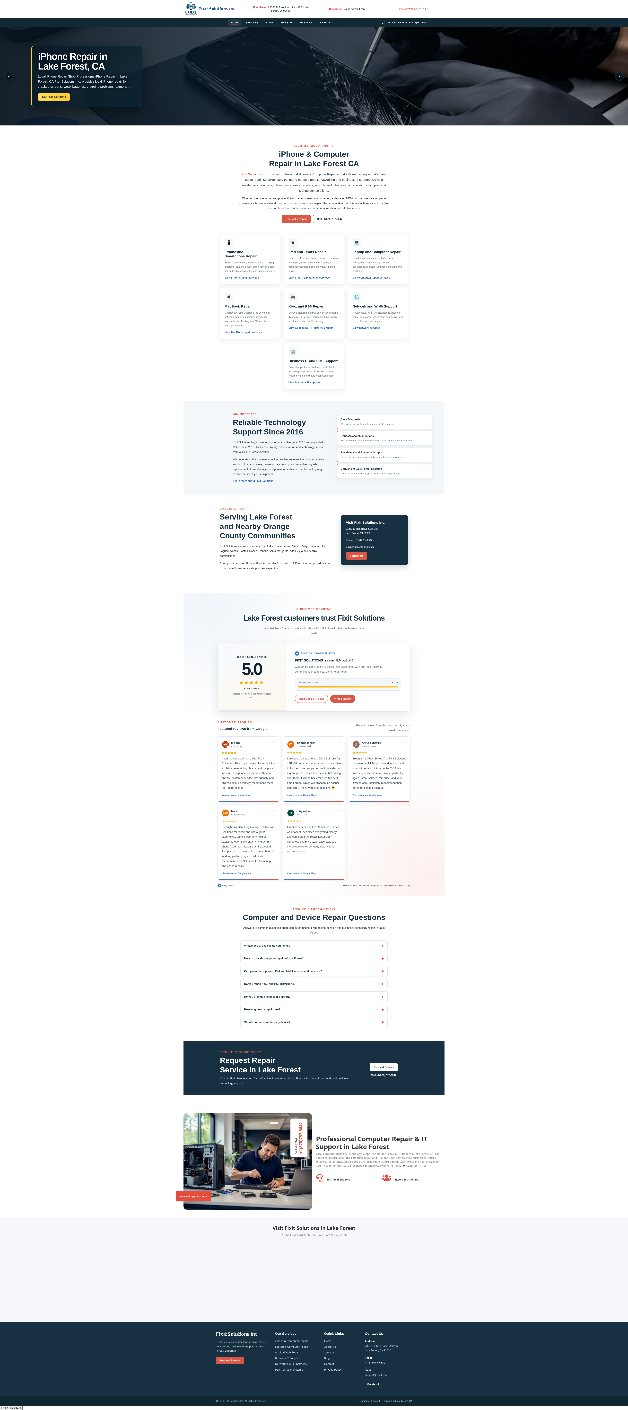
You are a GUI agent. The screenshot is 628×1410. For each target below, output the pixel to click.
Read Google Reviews (311, 698)
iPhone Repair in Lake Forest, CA (72, 61)
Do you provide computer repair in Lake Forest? (274, 958)
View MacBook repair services (243, 332)
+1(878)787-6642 (418, 22)
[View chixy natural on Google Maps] (291, 813)
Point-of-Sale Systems (289, 1369)
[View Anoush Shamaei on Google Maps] (356, 744)
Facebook (373, 1384)
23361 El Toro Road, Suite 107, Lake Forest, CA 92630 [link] (282, 8)
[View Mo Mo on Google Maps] (225, 813)
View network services (366, 328)
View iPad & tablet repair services (309, 277)
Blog (269, 22)
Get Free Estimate (54, 96)
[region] (314, 808)
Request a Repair (296, 219)
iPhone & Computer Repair (291, 1341)
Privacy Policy (333, 1369)
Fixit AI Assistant (11, 1408)
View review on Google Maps (236, 795)
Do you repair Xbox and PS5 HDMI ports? (270, 984)
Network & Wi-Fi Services (291, 1364)
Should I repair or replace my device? (267, 1022)
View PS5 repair (323, 328)
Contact (326, 22)
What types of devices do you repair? (267, 945)
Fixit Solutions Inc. (254, 174)
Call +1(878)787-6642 (329, 219)
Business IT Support (287, 1358)
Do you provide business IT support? (267, 996)
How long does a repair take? (262, 1009)
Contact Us (357, 555)
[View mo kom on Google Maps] (225, 744)
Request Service (384, 1067)
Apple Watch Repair (287, 1352)
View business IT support (304, 382)
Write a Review (342, 698)
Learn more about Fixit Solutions (253, 481)
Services (252, 22)
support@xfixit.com (354, 8)
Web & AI (286, 22)
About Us (306, 22)
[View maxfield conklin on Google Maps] (291, 744)
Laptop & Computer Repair (291, 1346)
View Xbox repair (299, 328)
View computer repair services (371, 277)
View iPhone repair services (242, 277)
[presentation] (8, 76)
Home (234, 22)
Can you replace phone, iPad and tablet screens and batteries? (283, 971)
